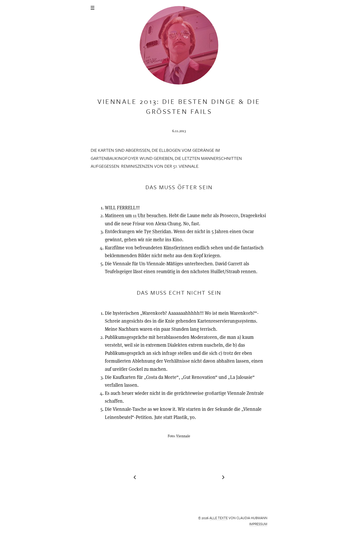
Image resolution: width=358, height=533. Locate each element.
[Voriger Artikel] (223, 477)
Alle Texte (218, 517)
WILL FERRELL (120, 208)
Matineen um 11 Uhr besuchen (135, 215)
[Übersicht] (92, 8)
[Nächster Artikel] (135, 477)
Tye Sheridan (157, 231)
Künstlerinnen (178, 248)
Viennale (183, 436)
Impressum (258, 523)
